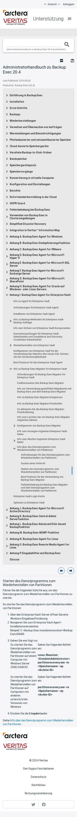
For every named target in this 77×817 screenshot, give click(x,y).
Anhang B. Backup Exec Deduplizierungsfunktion (40, 242)
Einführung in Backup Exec (26, 95)
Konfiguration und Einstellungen (30, 184)
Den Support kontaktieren (38, 768)
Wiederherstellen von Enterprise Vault (34, 345)
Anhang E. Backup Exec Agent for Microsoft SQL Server (40, 264)
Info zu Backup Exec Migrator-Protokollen (39, 403)
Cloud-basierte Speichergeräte (29, 146)
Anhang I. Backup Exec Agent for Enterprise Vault (40, 294)
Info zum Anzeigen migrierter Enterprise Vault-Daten (42, 433)
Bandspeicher (18, 158)
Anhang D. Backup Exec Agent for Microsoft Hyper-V (37, 256)
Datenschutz (38, 777)
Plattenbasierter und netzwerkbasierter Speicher (40, 139)
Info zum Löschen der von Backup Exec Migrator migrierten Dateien (43, 419)
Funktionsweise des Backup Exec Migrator (40, 383)
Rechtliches (38, 785)
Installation (17, 101)
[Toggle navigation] (69, 19)
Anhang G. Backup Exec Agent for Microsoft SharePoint (37, 280)
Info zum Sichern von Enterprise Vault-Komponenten (41, 328)
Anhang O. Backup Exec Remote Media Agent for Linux (39, 546)
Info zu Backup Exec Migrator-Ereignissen (40, 397)
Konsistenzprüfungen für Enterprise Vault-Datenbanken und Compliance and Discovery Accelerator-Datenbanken (37, 336)
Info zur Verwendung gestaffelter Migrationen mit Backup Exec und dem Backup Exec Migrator (44, 390)
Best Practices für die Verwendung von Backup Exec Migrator (42, 478)
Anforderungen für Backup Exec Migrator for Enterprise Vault (41, 376)
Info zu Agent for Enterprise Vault (31, 301)
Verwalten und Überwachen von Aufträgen (36, 127)
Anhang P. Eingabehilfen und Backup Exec (35, 553)
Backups (15, 114)
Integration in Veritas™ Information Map (35, 230)
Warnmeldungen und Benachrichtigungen (35, 133)
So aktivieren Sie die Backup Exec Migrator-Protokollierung (41, 411)
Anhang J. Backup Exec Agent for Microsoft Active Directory (37, 510)
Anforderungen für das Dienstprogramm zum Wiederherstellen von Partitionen (45, 456)
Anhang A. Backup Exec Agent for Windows (36, 236)
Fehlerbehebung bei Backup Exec (30, 209)
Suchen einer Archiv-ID (33, 463)
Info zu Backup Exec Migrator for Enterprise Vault (40, 368)
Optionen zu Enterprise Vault (28, 502)
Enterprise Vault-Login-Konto (29, 496)
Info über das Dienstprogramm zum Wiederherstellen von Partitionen (36, 448)
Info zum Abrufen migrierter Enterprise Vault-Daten (41, 441)
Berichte (15, 190)
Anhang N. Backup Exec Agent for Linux (34, 538)
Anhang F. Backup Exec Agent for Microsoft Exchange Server (37, 272)
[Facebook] (44, 804)
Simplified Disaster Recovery (28, 223)
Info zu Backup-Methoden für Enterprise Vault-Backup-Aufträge (38, 321)
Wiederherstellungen (23, 120)
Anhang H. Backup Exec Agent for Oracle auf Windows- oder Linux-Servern (37, 288)
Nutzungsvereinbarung (38, 793)
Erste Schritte (18, 108)
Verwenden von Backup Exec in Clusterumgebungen (28, 217)
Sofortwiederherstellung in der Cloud (33, 196)
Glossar (15, 559)
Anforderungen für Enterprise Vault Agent (35, 307)
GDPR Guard (17, 203)
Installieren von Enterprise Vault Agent (34, 313)
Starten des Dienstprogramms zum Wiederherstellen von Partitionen (40, 471)
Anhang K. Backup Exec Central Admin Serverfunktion (33, 518)
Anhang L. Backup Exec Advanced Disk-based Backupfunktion (38, 525)
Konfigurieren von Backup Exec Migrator (39, 425)
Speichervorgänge (21, 171)
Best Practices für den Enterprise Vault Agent (37, 362)
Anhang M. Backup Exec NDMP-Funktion (34, 532)
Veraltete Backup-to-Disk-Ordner (31, 152)
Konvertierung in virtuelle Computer (32, 177)
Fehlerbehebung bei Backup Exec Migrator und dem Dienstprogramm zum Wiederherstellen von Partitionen (44, 487)
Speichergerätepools (23, 165)
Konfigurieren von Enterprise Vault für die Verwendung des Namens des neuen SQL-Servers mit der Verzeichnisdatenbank (41, 353)
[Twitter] (33, 804)
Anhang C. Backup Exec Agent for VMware (35, 249)
